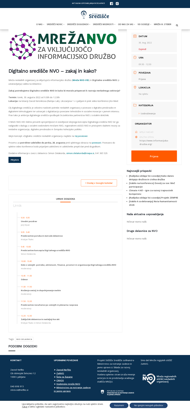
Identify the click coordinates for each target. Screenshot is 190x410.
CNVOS (60, 380)
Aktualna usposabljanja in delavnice (88, 3)
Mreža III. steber (162, 24)
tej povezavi (80, 136)
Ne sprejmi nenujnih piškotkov (148, 405)
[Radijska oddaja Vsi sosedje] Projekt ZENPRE (153, 197)
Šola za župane (64, 376)
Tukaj (24, 406)
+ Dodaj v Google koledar (99, 182)
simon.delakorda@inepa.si (80, 153)
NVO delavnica (24, 339)
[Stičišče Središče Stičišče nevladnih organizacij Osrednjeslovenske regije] (95, 15)
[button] (43, 24)
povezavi (96, 142)
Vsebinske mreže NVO (68, 383)
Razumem (119, 405)
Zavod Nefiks (63, 369)
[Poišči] (177, 25)
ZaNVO (60, 373)
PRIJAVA (15, 159)
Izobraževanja (148, 113)
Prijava (142, 79)
